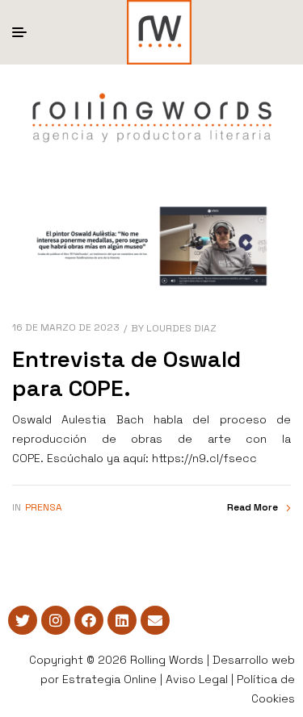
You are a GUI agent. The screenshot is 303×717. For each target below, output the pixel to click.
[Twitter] (22, 620)
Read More (252, 507)
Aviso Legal (197, 679)
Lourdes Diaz (181, 328)
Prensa (43, 507)
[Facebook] (88, 620)
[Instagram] (55, 620)
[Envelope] (155, 620)
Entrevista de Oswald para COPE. (126, 373)
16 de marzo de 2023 (66, 327)
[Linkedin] (122, 620)
